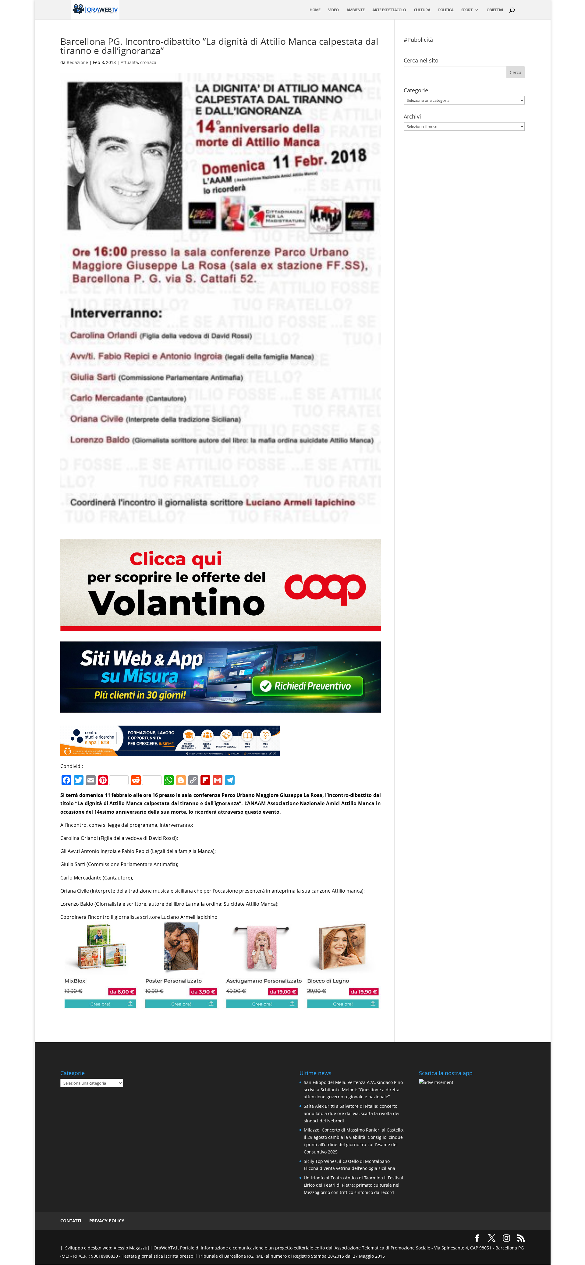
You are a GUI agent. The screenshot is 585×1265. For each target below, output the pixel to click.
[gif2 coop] (220, 626)
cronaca (148, 62)
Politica (445, 10)
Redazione (77, 62)
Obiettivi (495, 10)
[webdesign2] (220, 715)
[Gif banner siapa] (170, 751)
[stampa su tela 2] (220, 1005)
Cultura (422, 10)
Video (333, 10)
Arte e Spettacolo (389, 10)
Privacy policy (106, 1221)
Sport (467, 10)
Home (315, 10)
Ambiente (355, 10)
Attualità (129, 62)
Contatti (70, 1221)
